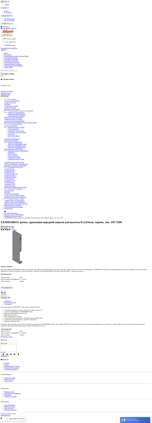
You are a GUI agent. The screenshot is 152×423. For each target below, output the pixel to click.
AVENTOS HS (9, 182)
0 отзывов (13, 229)
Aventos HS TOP (9, 184)
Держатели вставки (14, 157)
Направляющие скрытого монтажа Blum (16, 56)
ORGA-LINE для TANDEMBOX (14, 202)
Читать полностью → (77, 271)
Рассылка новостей (11, 410)
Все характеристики (6, 287)
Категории (5, 96)
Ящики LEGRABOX (11, 141)
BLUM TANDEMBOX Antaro (17, 144)
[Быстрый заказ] (9, 298)
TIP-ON (7, 192)
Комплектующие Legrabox (16, 127)
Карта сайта (8, 381)
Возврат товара (9, 379)
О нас (7, 364)
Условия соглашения (11, 369)
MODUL (7, 104)
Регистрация (10, 20)
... (8, 137)
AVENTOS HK (9, 172)
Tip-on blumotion (13, 129)
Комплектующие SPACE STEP (14, 162)
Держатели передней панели (17, 132)
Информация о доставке (12, 366)
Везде (6, 53)
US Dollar (7, 12)
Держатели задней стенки (16, 131)
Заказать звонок (11, 39)
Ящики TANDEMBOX (15, 142)
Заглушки (11, 134)
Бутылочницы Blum (10, 126)
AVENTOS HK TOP (11, 174)
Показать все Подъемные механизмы (15, 187)
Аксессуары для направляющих (14, 121)
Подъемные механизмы (11, 59)
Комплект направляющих (16, 112)
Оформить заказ (5, 94)
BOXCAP (11, 152)
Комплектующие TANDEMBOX (18, 151)
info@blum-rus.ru (9, 45)
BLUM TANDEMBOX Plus (16, 147)
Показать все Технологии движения (15, 197)
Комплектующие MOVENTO (13, 117)
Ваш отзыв (4, 343)
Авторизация (10, 19)
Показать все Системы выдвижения (15, 165)
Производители (10, 392)
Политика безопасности (12, 368)
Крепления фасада (14, 136)
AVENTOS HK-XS (10, 177)
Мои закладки (9, 408)
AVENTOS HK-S (10, 175)
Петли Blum (7, 54)
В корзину (4, 297)
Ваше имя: (4, 340)
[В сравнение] (5, 292)
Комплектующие (9, 186)
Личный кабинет (10, 405)
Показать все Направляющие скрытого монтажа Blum (20, 122)
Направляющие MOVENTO (17, 114)
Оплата (7, 363)
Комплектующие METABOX (13, 149)
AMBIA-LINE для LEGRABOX (14, 200)
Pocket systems (8, 67)
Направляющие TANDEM (16, 116)
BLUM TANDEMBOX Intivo (17, 146)
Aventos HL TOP (9, 181)
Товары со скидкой (11, 396)
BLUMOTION (9, 190)
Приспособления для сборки (12, 64)
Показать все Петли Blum (12, 109)
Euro (6, 11)
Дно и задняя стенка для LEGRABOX (16, 164)
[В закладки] (2, 292)
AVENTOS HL (9, 179)
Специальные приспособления (13, 65)
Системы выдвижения (11, 58)
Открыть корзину (6, 93)
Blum (12, 226)
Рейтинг (3, 352)
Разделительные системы (11, 62)
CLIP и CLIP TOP (10, 102)
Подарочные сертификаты (13, 393)
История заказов (10, 406)
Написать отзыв (7, 337)
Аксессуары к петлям (11, 106)
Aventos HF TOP (9, 170)
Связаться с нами (10, 378)
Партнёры (8, 395)
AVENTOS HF (9, 169)
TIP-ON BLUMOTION (11, 194)
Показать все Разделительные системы (15, 204)
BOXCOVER (12, 154)
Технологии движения (11, 61)
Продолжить (4, 356)
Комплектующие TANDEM (13, 119)
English (6, 4)
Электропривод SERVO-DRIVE (14, 195)
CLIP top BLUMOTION (11, 101)
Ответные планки (10, 107)
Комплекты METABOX (12, 139)
